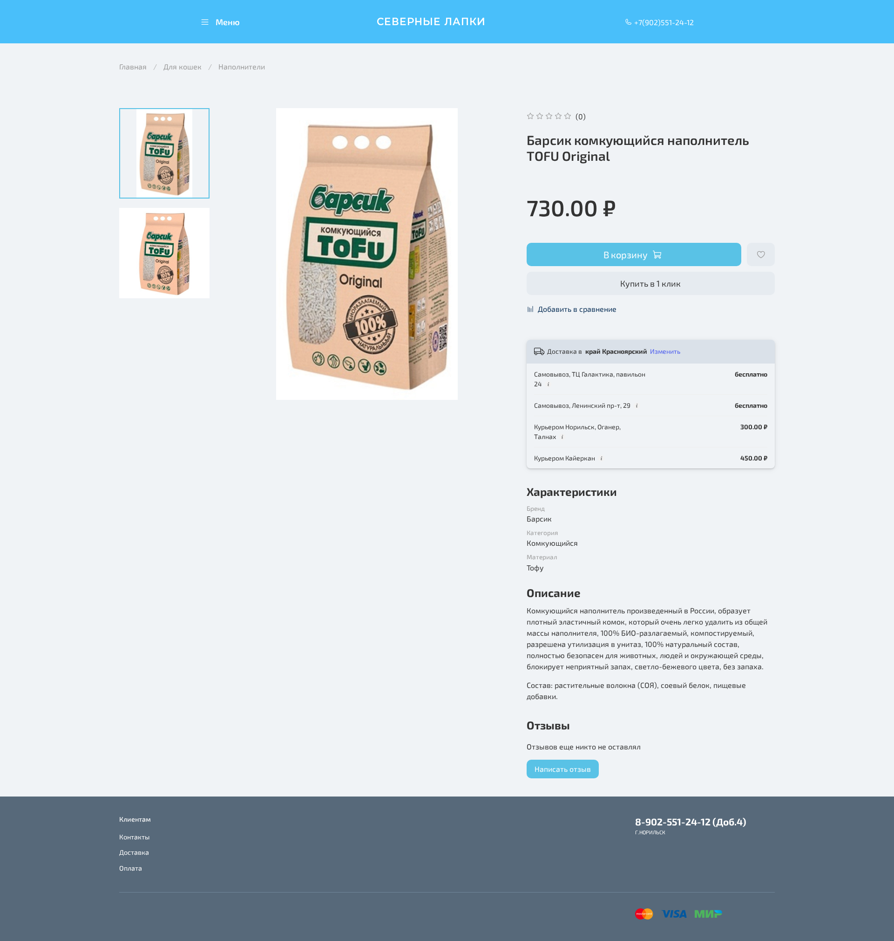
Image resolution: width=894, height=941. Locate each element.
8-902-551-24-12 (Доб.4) (690, 821)
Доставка (134, 852)
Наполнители (241, 66)
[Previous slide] (240, 254)
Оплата (130, 868)
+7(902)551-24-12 (663, 22)
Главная (133, 66)
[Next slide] (494, 254)
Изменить (665, 351)
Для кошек (182, 66)
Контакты (134, 837)
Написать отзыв (563, 768)
